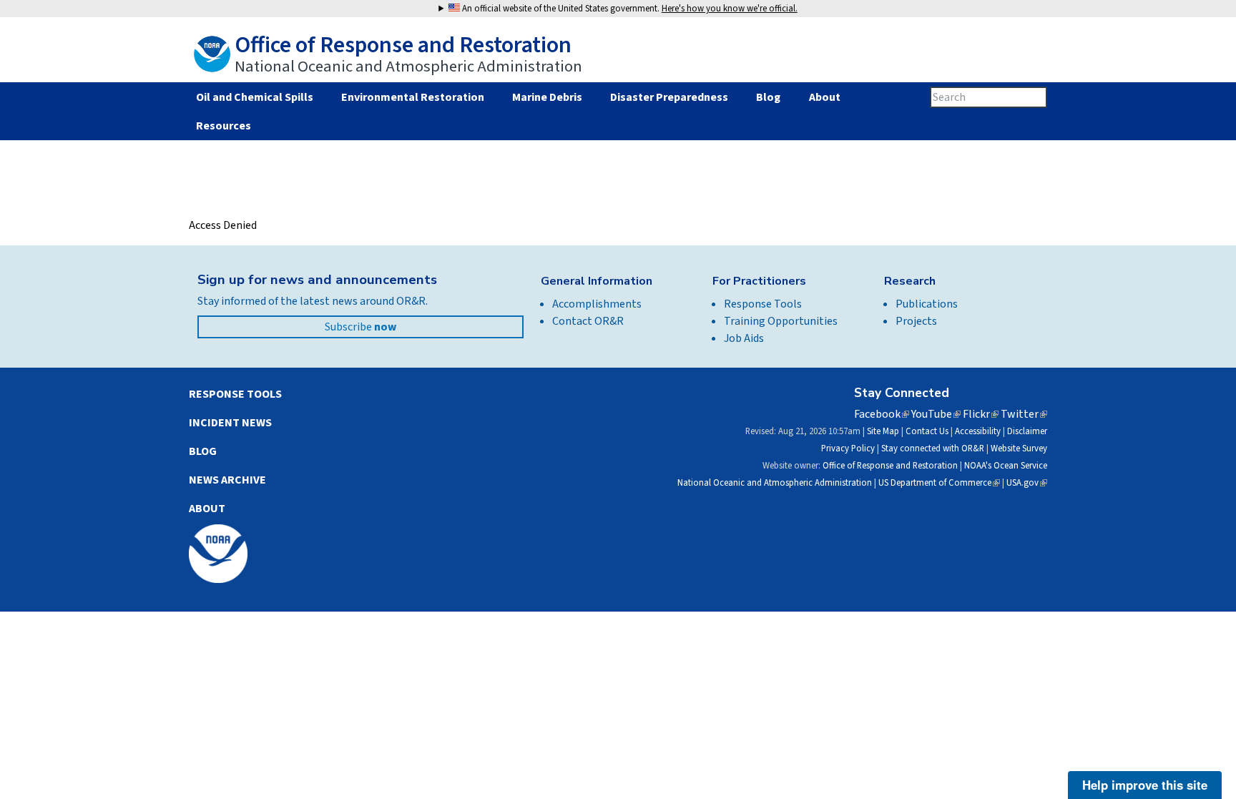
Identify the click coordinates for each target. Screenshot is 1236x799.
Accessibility (978, 431)
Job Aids (744, 338)
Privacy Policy (848, 448)
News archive (227, 480)
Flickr (981, 414)
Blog (768, 97)
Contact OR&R (588, 321)
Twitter (1024, 414)
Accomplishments (597, 304)
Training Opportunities (781, 321)
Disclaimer (1027, 431)
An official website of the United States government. (629, 8)
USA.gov (1026, 482)
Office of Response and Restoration (890, 465)
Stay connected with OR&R (932, 448)
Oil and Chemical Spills (254, 97)
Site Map (883, 431)
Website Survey (1019, 448)
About (824, 97)
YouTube (936, 414)
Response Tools (763, 304)
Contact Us (927, 431)
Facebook (881, 414)
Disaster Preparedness (669, 97)
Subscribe (360, 327)
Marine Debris (547, 97)
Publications (927, 304)
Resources (223, 126)
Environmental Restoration (412, 97)
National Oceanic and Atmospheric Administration (774, 482)
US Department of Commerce (939, 482)
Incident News (230, 423)
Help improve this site (1144, 784)
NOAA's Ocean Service (1005, 465)
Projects (916, 321)
